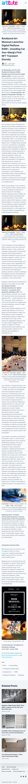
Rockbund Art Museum (9, 675)
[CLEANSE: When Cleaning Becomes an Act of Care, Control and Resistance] (14, 721)
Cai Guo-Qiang (13, 665)
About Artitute (6, 769)
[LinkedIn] (25, 776)
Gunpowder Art (7, 672)
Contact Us (15, 769)
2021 (4, 665)
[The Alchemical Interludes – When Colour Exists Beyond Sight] (14, 745)
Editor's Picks (11, 65)
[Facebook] (21, 776)
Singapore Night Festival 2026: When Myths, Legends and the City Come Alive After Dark (13, 707)
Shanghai (21, 675)
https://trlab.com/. (7, 657)
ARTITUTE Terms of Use (19, 771)
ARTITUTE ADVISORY (11, 767)
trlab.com (5, 553)
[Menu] (25, 2)
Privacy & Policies (6, 771)
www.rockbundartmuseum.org (11, 655)
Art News (4, 65)
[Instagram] (23, 776)
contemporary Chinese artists (11, 668)
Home (3, 767)
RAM (16, 672)
